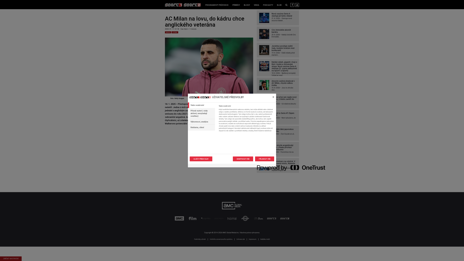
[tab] (201, 105)
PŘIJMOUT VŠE (264, 159)
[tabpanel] (246, 119)
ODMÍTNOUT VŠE (243, 159)
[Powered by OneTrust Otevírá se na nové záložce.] (266, 165)
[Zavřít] (273, 97)
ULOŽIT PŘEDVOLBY (201, 159)
